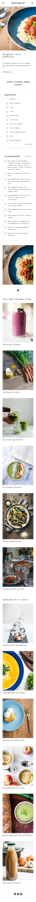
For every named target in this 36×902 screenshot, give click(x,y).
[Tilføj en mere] (18, 99)
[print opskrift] (18, 290)
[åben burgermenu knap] (3, 3)
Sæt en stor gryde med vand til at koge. (19, 174)
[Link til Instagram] (18, 894)
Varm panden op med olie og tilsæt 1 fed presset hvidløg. (20, 204)
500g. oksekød (15, 103)
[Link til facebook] (15, 894)
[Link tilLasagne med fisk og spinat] (18, 548)
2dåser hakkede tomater (18, 132)
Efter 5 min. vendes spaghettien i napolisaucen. (19, 228)
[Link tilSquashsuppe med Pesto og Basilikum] (18, 795)
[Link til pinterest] (21, 894)
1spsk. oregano (15, 128)
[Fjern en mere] (6, 99)
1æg (11, 107)
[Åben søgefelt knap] (32, 3)
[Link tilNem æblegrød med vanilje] (18, 747)
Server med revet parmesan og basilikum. (18, 234)
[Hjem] (18, 3)
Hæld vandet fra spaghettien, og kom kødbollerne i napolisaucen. (19, 222)
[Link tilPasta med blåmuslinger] (18, 494)
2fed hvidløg (14, 115)
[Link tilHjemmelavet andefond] (18, 842)
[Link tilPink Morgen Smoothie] (18, 304)
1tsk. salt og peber (16, 124)
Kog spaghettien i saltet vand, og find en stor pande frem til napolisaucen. (19, 197)
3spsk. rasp (14, 120)
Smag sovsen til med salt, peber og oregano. (19, 216)
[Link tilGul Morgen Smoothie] (18, 352)
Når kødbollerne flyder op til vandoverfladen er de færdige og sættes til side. (19, 189)
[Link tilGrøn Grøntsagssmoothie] (18, 399)
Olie (11, 136)
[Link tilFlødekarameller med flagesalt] (18, 605)
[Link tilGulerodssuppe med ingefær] (18, 652)
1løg (11, 111)
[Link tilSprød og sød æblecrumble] (18, 700)
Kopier (27, 144)
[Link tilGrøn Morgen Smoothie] (18, 447)
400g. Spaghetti (15, 140)
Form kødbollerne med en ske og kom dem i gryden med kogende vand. (19, 181)
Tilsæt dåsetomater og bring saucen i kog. (20, 210)
